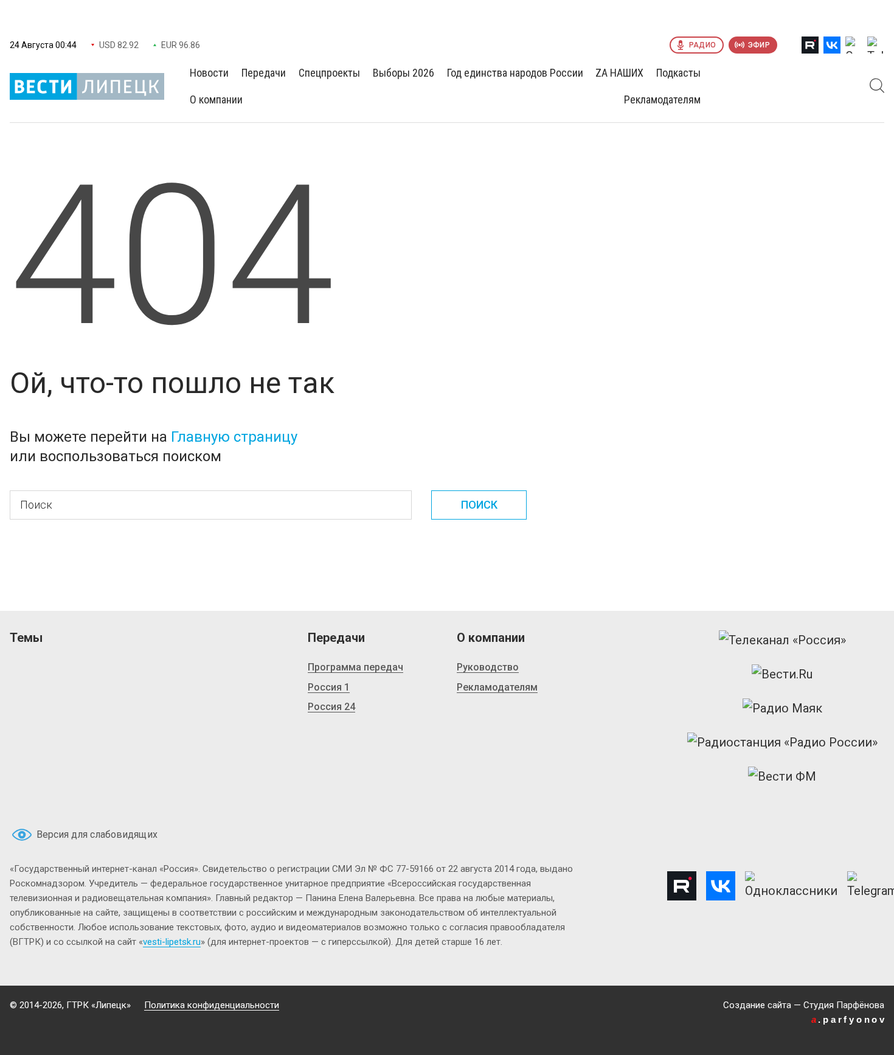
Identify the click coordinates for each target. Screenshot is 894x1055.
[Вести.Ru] (782, 674)
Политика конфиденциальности (211, 1005)
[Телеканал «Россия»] (782, 640)
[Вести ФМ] (782, 776)
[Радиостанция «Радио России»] (782, 742)
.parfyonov (849, 1019)
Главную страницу (234, 436)
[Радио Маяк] (782, 708)
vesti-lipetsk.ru (172, 941)
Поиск (479, 504)
